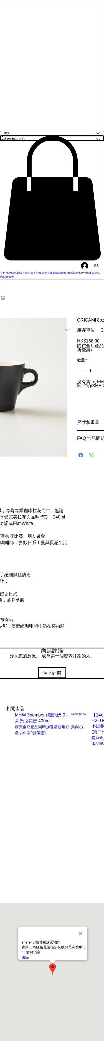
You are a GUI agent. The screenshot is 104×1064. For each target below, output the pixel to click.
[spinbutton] (91, 370)
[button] (52, 198)
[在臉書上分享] (80, 455)
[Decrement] (82, 370)
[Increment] (99, 370)
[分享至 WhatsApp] (91, 455)
